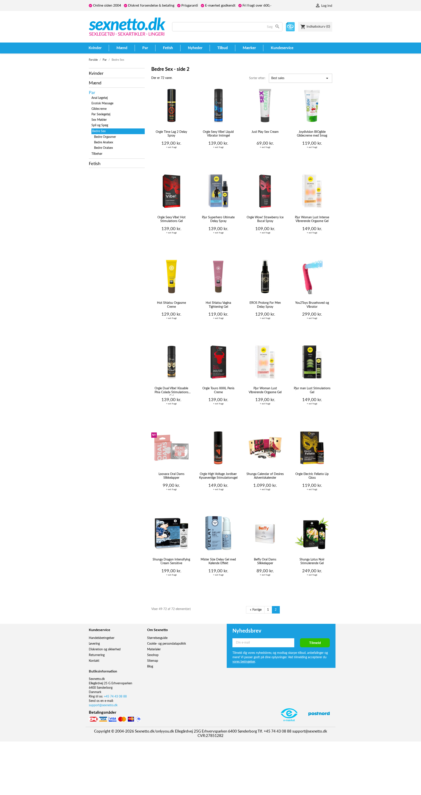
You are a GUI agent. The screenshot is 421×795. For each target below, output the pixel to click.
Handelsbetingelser (101, 638)
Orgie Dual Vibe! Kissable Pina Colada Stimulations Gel (171, 391)
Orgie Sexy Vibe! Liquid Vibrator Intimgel (218, 133)
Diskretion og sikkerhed (105, 649)
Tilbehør (96, 153)
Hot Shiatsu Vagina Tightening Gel (218, 304)
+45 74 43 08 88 (115, 696)
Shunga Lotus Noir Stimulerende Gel (312, 561)
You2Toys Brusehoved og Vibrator (312, 304)
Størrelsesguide (157, 638)
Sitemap (152, 660)
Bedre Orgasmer (105, 137)
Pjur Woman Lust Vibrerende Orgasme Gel (265, 390)
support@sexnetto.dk (103, 705)
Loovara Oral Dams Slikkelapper (171, 476)
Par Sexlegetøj (100, 114)
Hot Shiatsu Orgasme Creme (171, 304)
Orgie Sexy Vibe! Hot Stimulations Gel (171, 219)
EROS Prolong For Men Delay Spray (265, 304)
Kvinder (96, 73)
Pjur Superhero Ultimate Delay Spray (218, 219)
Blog (150, 666)
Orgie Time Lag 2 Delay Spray (171, 133)
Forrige (255, 610)
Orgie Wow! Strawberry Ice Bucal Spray (265, 219)
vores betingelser (243, 661)
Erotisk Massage (102, 103)
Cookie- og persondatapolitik (166, 643)
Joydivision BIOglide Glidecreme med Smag (312, 133)
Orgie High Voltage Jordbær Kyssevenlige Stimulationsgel (218, 476)
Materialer (154, 649)
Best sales (300, 78)
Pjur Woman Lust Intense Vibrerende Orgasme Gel (312, 219)
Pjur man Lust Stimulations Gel (312, 390)
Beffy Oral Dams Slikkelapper (265, 561)
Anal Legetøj (99, 98)
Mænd (95, 83)
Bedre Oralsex (103, 147)
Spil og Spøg (99, 125)
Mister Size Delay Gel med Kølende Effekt (218, 561)
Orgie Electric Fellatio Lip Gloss (312, 476)
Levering (94, 643)
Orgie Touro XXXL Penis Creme (218, 390)
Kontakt (94, 660)
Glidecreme (99, 108)
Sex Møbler (99, 119)
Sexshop (153, 655)
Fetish (94, 164)
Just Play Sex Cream (265, 131)
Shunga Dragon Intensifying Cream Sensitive (171, 561)
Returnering (97, 655)
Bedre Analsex (103, 142)
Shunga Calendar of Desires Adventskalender (265, 476)
